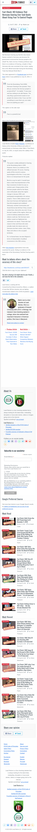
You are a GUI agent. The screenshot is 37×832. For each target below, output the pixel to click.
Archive (6, 753)
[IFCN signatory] (18, 807)
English (22, 757)
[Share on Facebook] (4, 280)
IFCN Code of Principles (11, 746)
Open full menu (3, 2)
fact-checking (10, 247)
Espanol (6, 759)
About (22, 744)
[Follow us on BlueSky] (8, 441)
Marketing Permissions (11, 465)
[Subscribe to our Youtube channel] (26, 441)
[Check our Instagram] (15, 441)
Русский (22, 761)
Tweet (24, 29)
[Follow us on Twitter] (22, 441)
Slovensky (7, 764)
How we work (24, 746)
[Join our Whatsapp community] (19, 441)
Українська (23, 764)
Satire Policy (7, 748)
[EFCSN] (18, 817)
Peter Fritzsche (19, 143)
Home (5, 744)
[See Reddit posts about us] (29, 441)
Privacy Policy (24, 748)
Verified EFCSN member (13, 429)
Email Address (9, 457)
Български (7, 757)
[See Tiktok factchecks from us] (5, 441)
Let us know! (20, 419)
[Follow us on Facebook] (12, 441)
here (3, 77)
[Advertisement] (18, 366)
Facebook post (21, 74)
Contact (22, 753)
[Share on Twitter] (8, 280)
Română (6, 761)
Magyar (22, 759)
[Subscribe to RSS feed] (5, 444)
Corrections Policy (9, 751)
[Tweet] (34, 2)
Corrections (23, 751)
